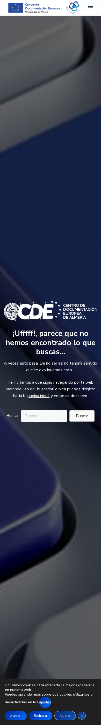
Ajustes (65, 716)
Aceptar (15, 716)
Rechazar (40, 716)
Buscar (12, 415)
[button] (82, 416)
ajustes (45, 702)
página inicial (38, 396)
